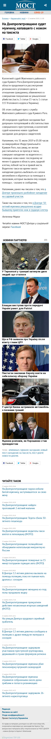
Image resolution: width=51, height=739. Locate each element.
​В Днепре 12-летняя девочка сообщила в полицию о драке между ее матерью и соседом (24, 634)
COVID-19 (38, 12)
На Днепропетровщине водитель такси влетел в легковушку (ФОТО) (23, 532)
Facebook (16, 226)
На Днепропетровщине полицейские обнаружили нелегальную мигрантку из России (23, 547)
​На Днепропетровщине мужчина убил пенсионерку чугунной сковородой (23, 665)
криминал (14, 450)
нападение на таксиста (19, 453)
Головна (9, 12)
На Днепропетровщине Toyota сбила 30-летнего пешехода (24, 519)
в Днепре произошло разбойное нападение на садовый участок (24, 193)
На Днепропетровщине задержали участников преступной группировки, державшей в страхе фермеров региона (24, 651)
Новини (24, 12)
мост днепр (37, 453)
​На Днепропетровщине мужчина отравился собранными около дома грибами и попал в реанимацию (22, 680)
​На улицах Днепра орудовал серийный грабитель (23, 620)
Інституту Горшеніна (18, 718)
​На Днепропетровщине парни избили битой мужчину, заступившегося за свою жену (24, 492)
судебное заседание (30, 450)
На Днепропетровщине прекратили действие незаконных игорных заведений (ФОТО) (25, 605)
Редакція (6, 709)
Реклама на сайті (10, 712)
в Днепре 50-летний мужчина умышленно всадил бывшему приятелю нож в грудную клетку (25, 206)
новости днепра (10, 456)
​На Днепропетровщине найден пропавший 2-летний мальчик (19, 506)
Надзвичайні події (18, 18)
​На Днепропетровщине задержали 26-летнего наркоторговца (23, 694)
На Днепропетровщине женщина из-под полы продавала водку (24, 591)
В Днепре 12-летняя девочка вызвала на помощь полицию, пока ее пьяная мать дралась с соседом (24, 576)
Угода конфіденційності (13, 715)
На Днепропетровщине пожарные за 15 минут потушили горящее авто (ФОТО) (24, 561)
